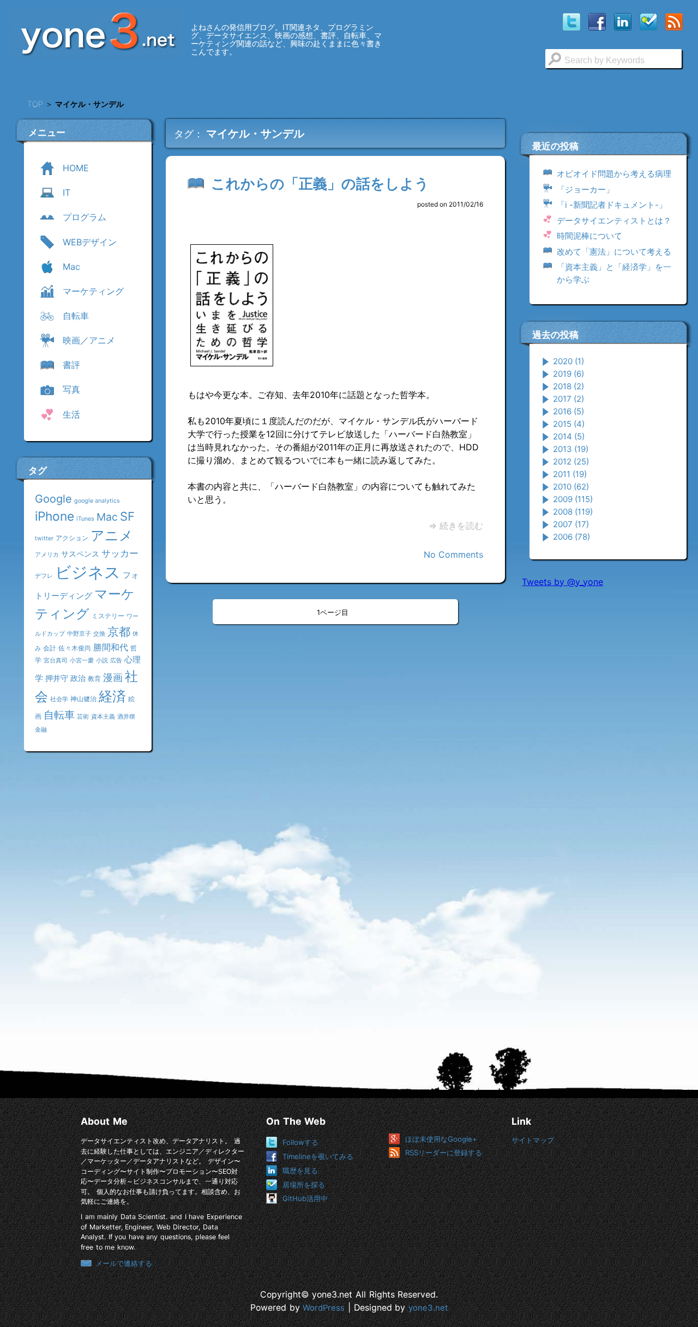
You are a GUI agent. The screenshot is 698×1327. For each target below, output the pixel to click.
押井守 (56, 678)
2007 (571, 524)
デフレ (44, 576)
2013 (570, 449)
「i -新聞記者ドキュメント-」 (612, 205)
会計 (49, 648)
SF (127, 516)
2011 (570, 474)
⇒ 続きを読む (456, 525)
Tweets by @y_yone (562, 581)
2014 (569, 436)
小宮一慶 (82, 660)
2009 (573, 499)
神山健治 (83, 699)
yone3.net (428, 1308)
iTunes (85, 518)
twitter (44, 538)
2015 (569, 424)
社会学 (59, 699)
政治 (78, 678)
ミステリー (108, 616)
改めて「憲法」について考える (614, 251)
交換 (99, 633)
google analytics (97, 500)
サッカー (120, 553)
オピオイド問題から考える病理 (614, 173)
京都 (118, 631)
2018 (568, 386)
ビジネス (88, 572)
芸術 (83, 716)
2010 (571, 486)
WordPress (324, 1308)
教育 (94, 678)
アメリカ (47, 554)
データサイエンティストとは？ (614, 220)
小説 (102, 660)
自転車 (59, 714)
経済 (112, 696)
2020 (568, 361)
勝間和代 (110, 647)
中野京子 (79, 633)
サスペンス (80, 553)
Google (53, 498)
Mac (107, 516)
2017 (568, 399)
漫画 (113, 677)
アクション (72, 538)
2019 (568, 374)
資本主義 (103, 716)
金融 (41, 729)
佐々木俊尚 (74, 648)
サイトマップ (533, 1140)
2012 (571, 461)
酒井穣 (126, 716)
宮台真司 (56, 660)
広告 (116, 660)
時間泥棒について (589, 236)
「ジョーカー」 (585, 189)
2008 (573, 511)
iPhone (54, 516)
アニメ (112, 535)
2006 (571, 537)
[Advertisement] (603, 762)
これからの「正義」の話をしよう (320, 183)
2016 (568, 411)
